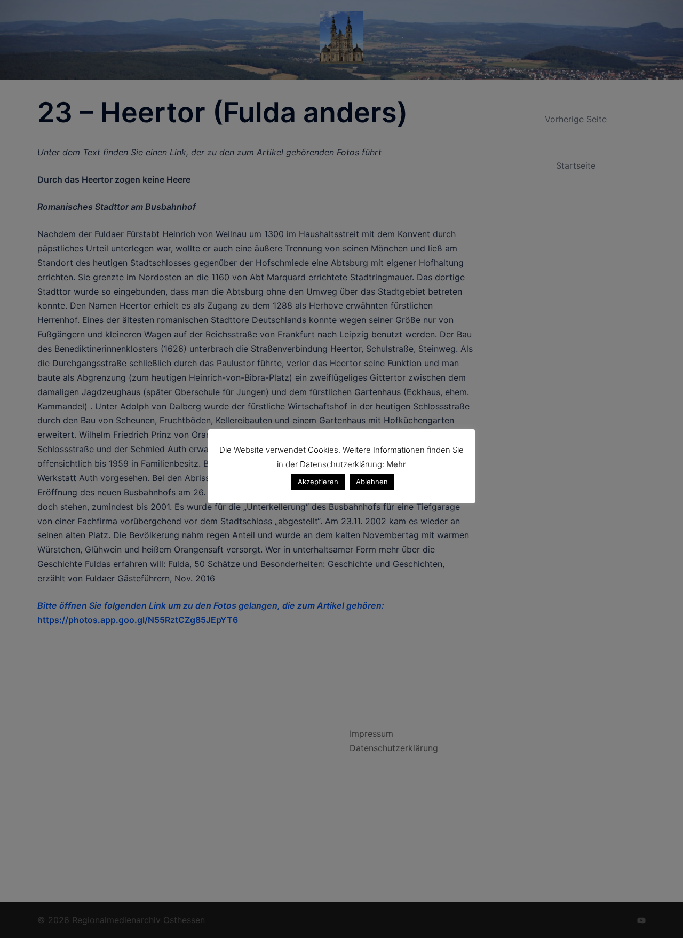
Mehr (396, 464)
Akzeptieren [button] (318, 481)
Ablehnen (372, 481)
